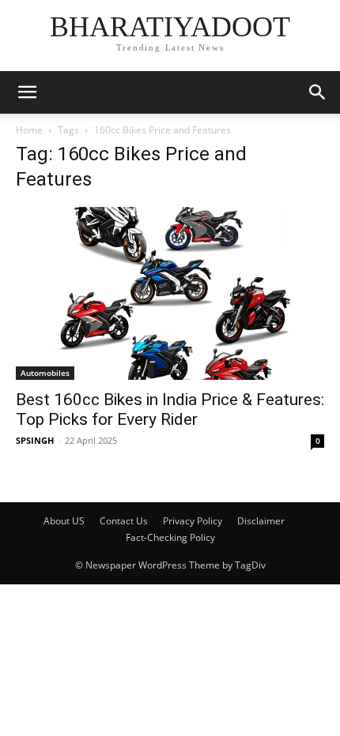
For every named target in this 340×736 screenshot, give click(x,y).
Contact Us (124, 521)
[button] (27, 92)
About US (64, 521)
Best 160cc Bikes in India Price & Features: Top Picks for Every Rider (170, 409)
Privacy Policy (192, 521)
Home (29, 130)
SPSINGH (35, 440)
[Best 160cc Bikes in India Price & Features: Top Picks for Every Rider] (170, 293)
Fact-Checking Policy (170, 537)
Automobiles (45, 372)
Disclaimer (261, 521)
